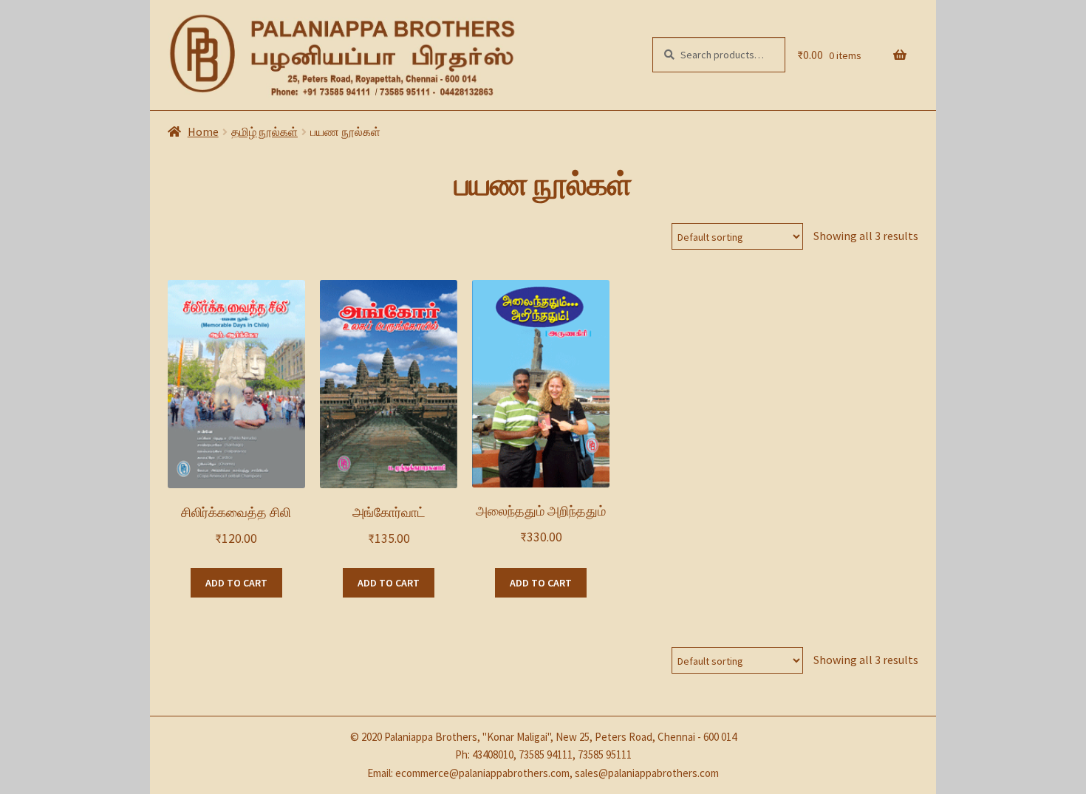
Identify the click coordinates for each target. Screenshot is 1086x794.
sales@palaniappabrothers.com (647, 773)
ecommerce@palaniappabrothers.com (482, 773)
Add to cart (236, 582)
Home (203, 131)
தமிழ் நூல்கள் (264, 131)
